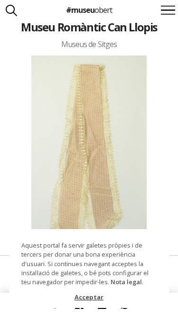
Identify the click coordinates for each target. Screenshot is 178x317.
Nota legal (126, 282)
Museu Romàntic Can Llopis (89, 27)
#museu (89, 10)
